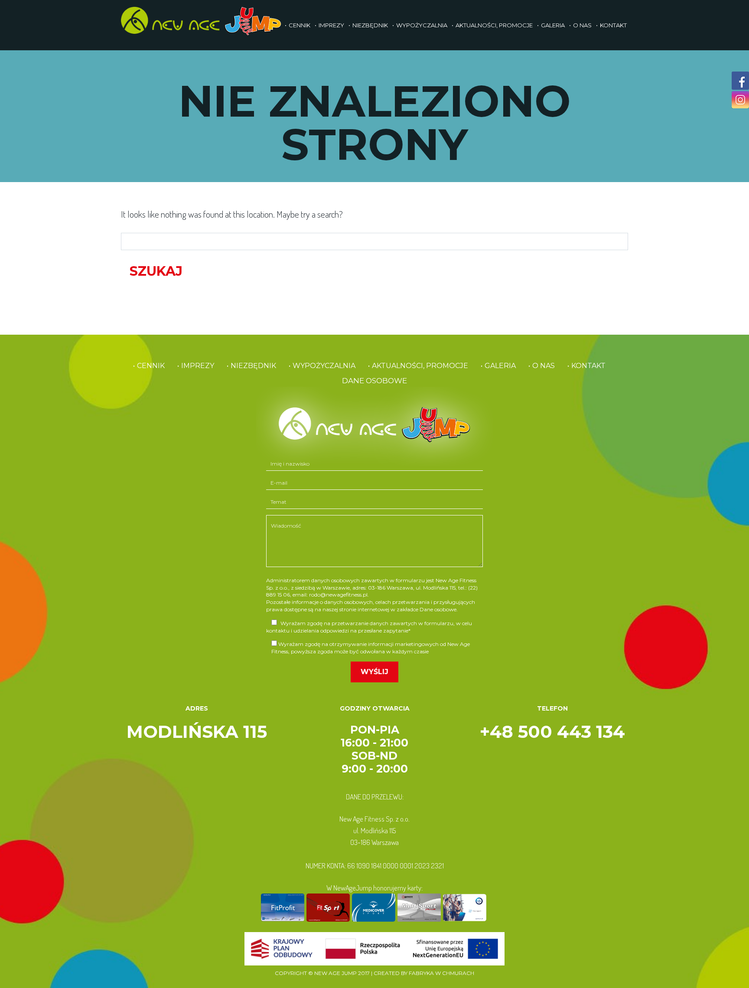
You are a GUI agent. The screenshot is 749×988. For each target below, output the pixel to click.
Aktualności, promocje (494, 25)
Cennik (299, 25)
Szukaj (156, 271)
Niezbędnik (370, 25)
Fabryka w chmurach (441, 973)
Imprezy (331, 25)
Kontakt (613, 25)
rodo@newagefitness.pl (338, 594)
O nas (582, 25)
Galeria (553, 25)
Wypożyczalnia (421, 25)
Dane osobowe (374, 380)
